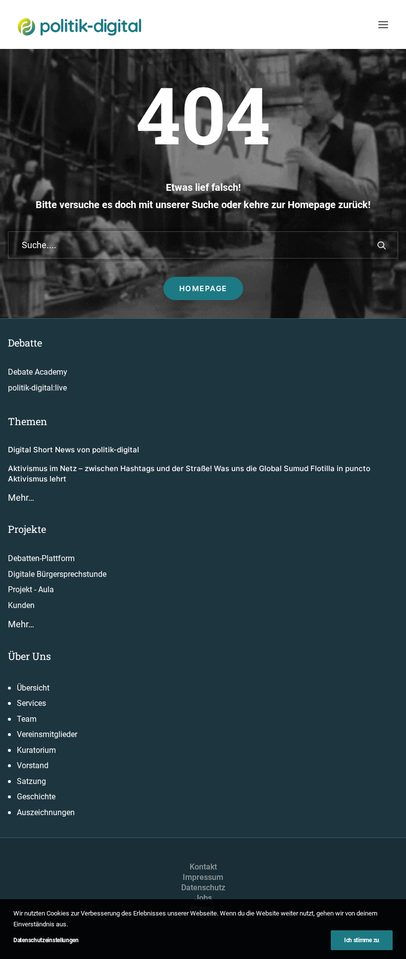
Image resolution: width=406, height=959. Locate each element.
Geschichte (36, 796)
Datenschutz (203, 887)
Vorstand (33, 765)
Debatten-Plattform (41, 558)
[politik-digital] (79, 27)
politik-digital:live (37, 387)
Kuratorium (36, 750)
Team (27, 719)
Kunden (21, 605)
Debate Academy (37, 372)
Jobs (203, 898)
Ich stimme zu (361, 940)
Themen (27, 421)
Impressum (203, 877)
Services (31, 703)
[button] (383, 24)
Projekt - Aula (31, 589)
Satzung (31, 781)
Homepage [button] (203, 288)
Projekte (27, 529)
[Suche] (203, 245)
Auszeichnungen (46, 812)
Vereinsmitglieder (47, 734)
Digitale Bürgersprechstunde (57, 574)
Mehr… (21, 497)
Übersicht (33, 688)
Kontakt (203, 867)
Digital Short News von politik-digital (73, 449)
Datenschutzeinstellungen (46, 940)
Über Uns (29, 656)
